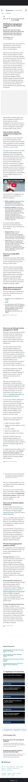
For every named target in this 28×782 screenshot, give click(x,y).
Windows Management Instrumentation (14, 591)
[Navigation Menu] (2, 10)
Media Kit (3, 770)
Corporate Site (9, 770)
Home (3, 13)
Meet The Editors (19, 766)
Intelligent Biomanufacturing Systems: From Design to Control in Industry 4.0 (13, 664)
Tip (4, 16)
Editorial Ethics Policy (10, 766)
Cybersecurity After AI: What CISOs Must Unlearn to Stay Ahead (12, 655)
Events (8, 774)
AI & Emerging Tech (8, 729)
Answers (14, 773)
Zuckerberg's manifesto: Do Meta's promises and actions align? (12, 751)
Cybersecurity (17, 729)
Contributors (4, 773)
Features (13, 774)
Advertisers (9, 768)
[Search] (26, 10)
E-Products (4, 774)
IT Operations (8, 13)
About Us (3, 766)
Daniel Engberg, (6, 37)
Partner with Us (16, 768)
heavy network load (19, 356)
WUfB (6, 302)
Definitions (19, 773)
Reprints (9, 773)
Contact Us (4, 768)
